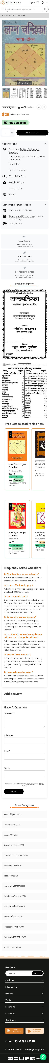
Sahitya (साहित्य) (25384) (14, 906)
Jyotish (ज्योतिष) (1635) (13, 865)
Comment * (9, 713)
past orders (13, 664)
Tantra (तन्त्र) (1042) (12, 825)
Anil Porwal (16, 471)
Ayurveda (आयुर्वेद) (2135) (14, 845)
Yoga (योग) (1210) (11, 876)
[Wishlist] (37, 2)
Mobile (7, 768)
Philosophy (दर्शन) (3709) (14, 927)
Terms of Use (30, 783)
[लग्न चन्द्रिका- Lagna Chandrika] (17, 460)
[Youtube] (33, 1041)
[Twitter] (19, 1041)
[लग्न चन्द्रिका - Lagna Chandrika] (17, 528)
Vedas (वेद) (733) (11, 835)
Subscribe (37, 973)
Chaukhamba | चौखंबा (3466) (16, 855)
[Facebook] (16, 1041)
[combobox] (24, 9)
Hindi (14, 15)
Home (3, 15)
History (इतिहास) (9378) (13, 916)
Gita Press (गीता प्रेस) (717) (15, 896)
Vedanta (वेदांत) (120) (12, 947)
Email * (7, 751)
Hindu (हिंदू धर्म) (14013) (13, 814)
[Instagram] (26, 1041)
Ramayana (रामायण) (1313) (14, 886)
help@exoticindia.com (15, 650)
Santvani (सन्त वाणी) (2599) (15, 937)
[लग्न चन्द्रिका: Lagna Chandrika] (6, 93)
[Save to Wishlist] (38, 107)
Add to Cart (32, 132)
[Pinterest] (23, 1041)
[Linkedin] (30, 1041)
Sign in (32, 3)
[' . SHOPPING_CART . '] (42, 2)
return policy (28, 612)
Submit (13, 791)
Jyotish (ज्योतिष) (21, 15)
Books (9, 15)
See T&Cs (29, 246)
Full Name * (9, 735)
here (30, 661)
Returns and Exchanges (21, 216)
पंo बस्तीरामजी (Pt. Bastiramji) (42, 540)
